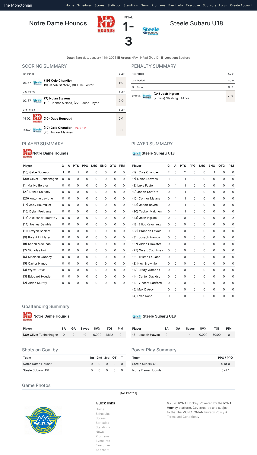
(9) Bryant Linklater (36, 237)
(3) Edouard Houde (36, 276)
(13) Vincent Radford (147, 283)
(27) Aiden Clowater (146, 244)
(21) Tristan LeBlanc (146, 257)
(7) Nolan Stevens (145, 179)
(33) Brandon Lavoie (146, 231)
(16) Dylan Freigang (37, 211)
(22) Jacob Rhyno (86, 103)
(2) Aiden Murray (35, 283)
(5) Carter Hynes (35, 263)
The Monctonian (17, 5)
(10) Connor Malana (58, 103)
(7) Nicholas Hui (34, 250)
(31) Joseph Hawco (146, 237)
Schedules (84, 5)
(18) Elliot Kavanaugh (147, 224)
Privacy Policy (214, 412)
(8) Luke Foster (83, 85)
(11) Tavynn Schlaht (36, 231)
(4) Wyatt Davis (34, 270)
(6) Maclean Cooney (37, 257)
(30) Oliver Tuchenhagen (40, 179)
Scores (100, 5)
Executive (193, 5)
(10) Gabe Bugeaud (36, 172)
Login (223, 5)
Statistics (114, 5)
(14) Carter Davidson (147, 276)
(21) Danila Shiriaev (36, 192)
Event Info (175, 5)
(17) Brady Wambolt (146, 270)
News (145, 5)
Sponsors (209, 5)
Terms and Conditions (182, 417)
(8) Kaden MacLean (37, 244)
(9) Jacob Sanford (57, 85)
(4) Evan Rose (142, 296)
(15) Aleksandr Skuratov (40, 218)
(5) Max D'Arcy (143, 289)
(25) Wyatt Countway (147, 250)
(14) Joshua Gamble (37, 224)
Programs (158, 5)
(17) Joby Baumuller (37, 205)
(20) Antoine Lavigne (38, 198)
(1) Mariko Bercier (35, 185)
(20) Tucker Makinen (58, 132)
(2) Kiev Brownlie (144, 263)
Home (70, 5)
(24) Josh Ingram (166, 94)
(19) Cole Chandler (145, 172)
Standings (131, 5)
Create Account (241, 5)
